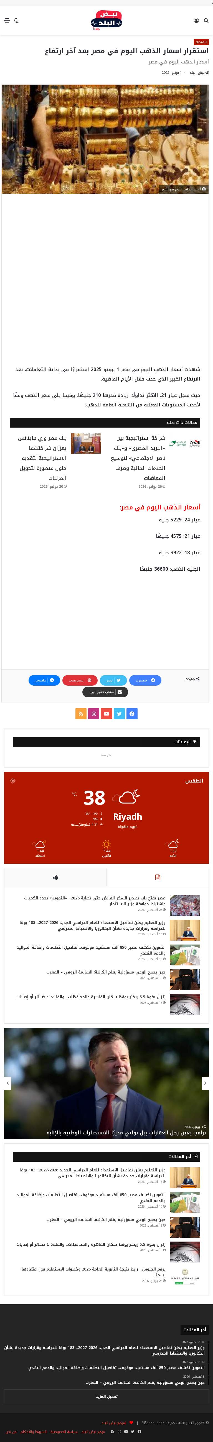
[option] (106, 1083)
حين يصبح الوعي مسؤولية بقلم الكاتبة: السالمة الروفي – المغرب (106, 972)
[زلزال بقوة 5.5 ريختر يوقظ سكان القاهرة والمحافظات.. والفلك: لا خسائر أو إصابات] (185, 1004)
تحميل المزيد (107, 1396)
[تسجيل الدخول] (196, 22)
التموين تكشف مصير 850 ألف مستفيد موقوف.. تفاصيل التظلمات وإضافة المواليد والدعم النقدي (91, 950)
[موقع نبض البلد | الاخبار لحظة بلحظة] (106, 20)
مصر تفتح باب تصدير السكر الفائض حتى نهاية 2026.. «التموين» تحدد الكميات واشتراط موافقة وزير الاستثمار (95, 901)
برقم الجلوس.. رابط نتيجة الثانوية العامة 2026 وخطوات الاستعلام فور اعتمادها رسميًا (94, 1272)
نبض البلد (197, 73)
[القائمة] (7, 22)
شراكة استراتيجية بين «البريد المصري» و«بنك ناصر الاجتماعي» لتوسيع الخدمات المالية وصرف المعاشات (138, 458)
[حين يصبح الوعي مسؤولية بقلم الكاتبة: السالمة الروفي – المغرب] (185, 979)
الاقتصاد (201, 42)
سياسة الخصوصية (64, 1431)
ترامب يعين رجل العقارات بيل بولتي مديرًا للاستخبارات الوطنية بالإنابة (125, 1132)
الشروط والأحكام (34, 1431)
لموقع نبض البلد (112, 1422)
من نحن (11, 1431)
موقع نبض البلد (93, 1431)
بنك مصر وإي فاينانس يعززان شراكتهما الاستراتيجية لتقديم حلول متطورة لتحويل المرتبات (42, 458)
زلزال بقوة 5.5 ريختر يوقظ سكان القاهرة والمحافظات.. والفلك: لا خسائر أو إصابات (91, 997)
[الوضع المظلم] (16, 22)
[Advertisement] (105, 243)
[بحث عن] (206, 22)
